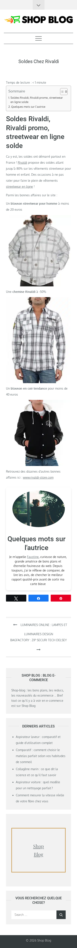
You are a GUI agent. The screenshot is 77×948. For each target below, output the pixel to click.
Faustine (33, 557)
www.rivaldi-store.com (38, 477)
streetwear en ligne (19, 186)
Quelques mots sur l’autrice (28, 106)
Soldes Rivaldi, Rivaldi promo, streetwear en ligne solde (36, 100)
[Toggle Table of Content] (62, 91)
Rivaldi (22, 162)
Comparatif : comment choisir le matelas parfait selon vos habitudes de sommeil (40, 756)
